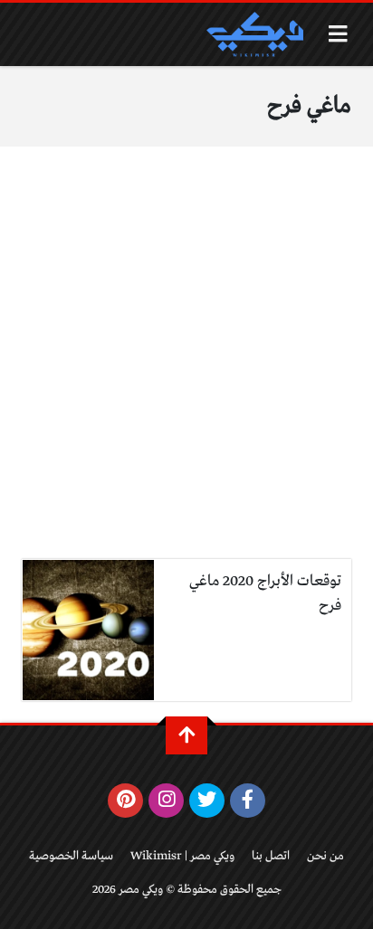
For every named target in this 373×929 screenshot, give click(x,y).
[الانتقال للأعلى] (186, 735)
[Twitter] (207, 800)
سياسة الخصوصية (71, 856)
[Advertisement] (186, 363)
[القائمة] (338, 34)
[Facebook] (247, 800)
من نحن (325, 856)
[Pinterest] (125, 800)
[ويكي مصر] (254, 34)
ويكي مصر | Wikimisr (182, 856)
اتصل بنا (271, 856)
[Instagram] (166, 800)
